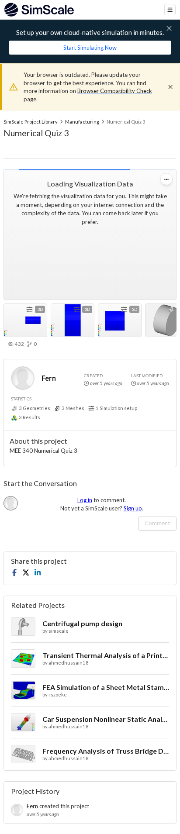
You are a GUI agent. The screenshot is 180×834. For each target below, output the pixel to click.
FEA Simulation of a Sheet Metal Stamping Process (105, 687)
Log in (84, 499)
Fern (49, 378)
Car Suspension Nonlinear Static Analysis (105, 719)
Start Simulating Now (90, 47)
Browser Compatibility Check (114, 90)
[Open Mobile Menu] (170, 9)
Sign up (133, 508)
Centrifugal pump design (82, 623)
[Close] (170, 87)
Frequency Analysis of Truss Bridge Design (105, 751)
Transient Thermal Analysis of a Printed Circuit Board (105, 655)
